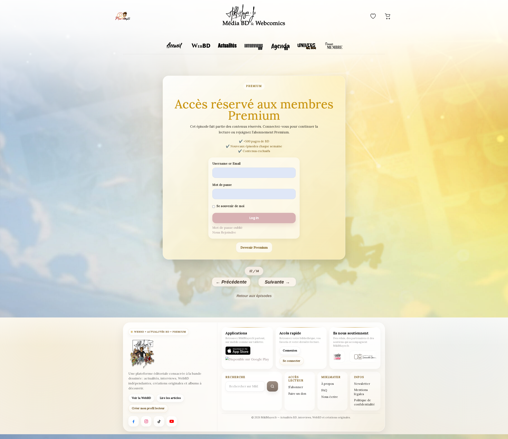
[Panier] (388, 16)
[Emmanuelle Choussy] (363, 357)
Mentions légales (361, 392)
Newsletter (362, 384)
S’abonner (295, 387)
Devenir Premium (254, 247)
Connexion (290, 350)
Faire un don (297, 394)
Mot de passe (222, 185)
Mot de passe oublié (227, 228)
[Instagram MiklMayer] (146, 421)
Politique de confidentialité (364, 402)
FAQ (324, 390)
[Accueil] (254, 15)
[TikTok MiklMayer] (159, 421)
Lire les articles (170, 398)
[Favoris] (373, 16)
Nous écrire (329, 397)
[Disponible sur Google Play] (247, 361)
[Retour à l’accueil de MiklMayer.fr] (141, 354)
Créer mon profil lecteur (148, 408)
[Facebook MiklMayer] (133, 421)
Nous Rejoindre (224, 232)
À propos (327, 384)
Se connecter (291, 361)
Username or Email (226, 163)
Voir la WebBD (141, 398)
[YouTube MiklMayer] (171, 421)
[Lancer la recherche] (272, 386)
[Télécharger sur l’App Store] (237, 350)
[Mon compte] (123, 16)
